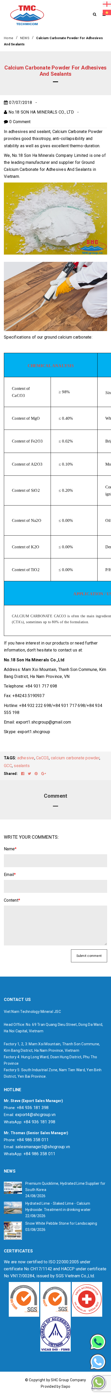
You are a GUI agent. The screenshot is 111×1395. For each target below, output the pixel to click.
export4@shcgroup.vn (35, 1114)
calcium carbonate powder (75, 757)
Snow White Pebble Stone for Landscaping (61, 1223)
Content (12, 900)
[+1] (43, 774)
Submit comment (89, 956)
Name (10, 848)
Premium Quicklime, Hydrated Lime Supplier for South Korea (65, 1186)
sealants (22, 765)
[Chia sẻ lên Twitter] (30, 774)
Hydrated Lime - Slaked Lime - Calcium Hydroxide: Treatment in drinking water (58, 1206)
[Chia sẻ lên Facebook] (23, 774)
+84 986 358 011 (33, 1139)
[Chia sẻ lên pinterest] (37, 774)
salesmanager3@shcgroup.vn (42, 1146)
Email (10, 874)
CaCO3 (42, 757)
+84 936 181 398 (33, 1107)
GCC (8, 765)
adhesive (25, 757)
